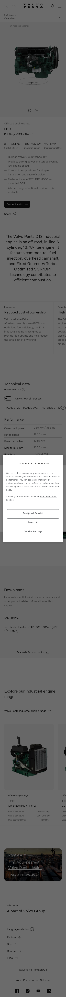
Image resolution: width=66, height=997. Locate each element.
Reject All (33, 522)
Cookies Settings (33, 531)
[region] (33, 498)
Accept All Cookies (33, 513)
